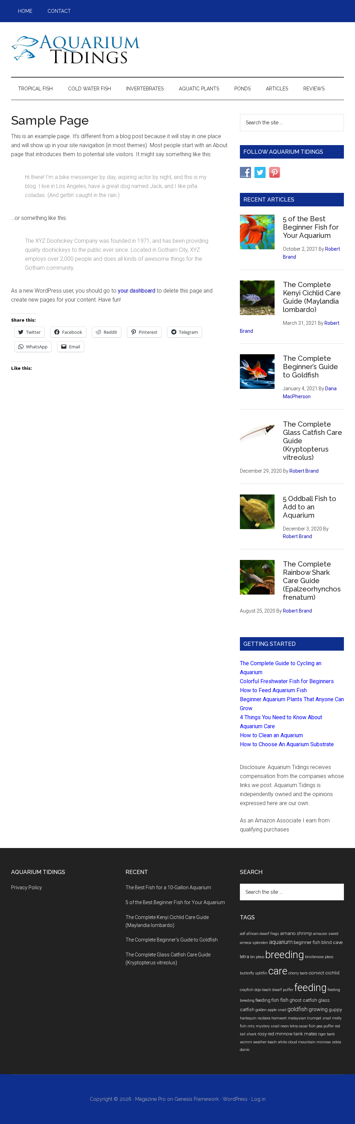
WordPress (235, 1099)
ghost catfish (303, 1000)
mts (251, 1026)
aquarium (281, 941)
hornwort (279, 1018)
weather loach (265, 1042)
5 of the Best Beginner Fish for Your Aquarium (311, 227)
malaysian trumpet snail (309, 1018)
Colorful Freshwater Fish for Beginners (287, 681)
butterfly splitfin (253, 973)
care (277, 971)
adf (242, 933)
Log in (258, 1099)
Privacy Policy (26, 887)
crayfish (246, 990)
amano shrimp (296, 933)
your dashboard (136, 290)
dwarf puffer (282, 990)
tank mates (305, 1033)
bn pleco (257, 957)
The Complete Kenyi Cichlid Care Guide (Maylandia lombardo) (312, 297)
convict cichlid (324, 972)
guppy (335, 1009)
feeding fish (267, 1000)
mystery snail (267, 1026)
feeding (310, 987)
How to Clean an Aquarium (271, 735)
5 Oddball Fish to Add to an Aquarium (309, 506)
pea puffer (325, 1026)
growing (318, 1009)
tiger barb (326, 1034)
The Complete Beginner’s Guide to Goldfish (310, 366)
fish (284, 1000)
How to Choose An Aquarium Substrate (287, 744)
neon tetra (289, 1026)
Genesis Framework (196, 1099)
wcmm (246, 1042)
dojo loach (262, 990)
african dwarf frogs (262, 933)
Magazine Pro (150, 1099)
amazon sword (325, 933)
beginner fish (307, 942)
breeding (284, 955)
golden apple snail (271, 1010)
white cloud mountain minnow (304, 1042)
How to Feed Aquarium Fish (273, 690)
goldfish (297, 1009)
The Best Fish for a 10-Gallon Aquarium (168, 887)
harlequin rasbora (255, 1018)
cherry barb (298, 973)
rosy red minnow (275, 1033)
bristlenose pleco (319, 957)
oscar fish (307, 1026)
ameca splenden (254, 942)
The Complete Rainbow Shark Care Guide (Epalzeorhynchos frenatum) (312, 580)
